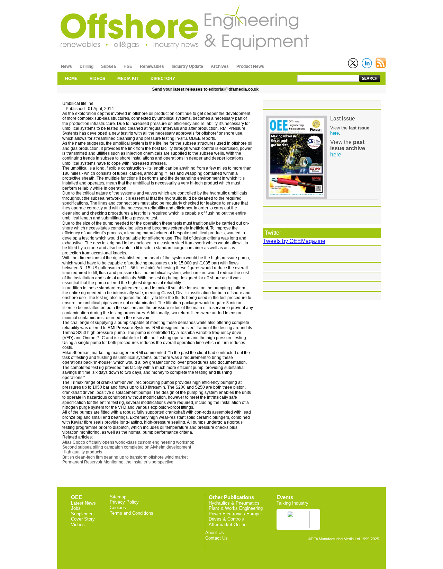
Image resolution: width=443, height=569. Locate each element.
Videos (78, 524)
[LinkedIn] (367, 63)
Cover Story (83, 519)
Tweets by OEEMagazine (294, 241)
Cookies (118, 507)
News (66, 66)
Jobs (76, 508)
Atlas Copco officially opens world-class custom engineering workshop (128, 442)
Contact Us (216, 538)
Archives (220, 66)
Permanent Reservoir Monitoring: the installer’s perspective (117, 462)
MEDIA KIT (127, 78)
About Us (214, 532)
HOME (71, 78)
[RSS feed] (381, 62)
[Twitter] (353, 63)
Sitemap (118, 496)
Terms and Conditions (131, 513)
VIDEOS (97, 78)
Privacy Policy (124, 502)
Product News (250, 66)
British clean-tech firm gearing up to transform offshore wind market (125, 457)
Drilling (86, 66)
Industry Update (187, 66)
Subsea (108, 66)
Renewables (152, 66)
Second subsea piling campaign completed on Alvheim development (126, 447)
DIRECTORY (163, 78)
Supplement (83, 513)
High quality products (82, 452)
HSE (128, 66)
